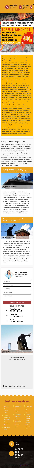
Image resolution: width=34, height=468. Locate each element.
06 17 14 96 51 (13, 8)
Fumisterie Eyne (28, 427)
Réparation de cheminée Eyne (18, 409)
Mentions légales (24, 465)
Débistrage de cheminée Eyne (29, 409)
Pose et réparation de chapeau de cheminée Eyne (7, 420)
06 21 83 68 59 (25, 8)
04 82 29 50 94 (16, 321)
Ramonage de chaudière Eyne (18, 423)
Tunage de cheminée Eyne (18, 416)
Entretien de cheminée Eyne (6, 409)
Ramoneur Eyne (7, 428)
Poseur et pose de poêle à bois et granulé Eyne (28, 419)
